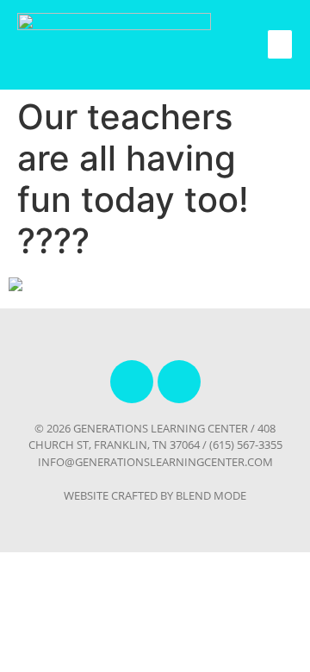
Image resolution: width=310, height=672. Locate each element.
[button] (280, 44)
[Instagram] (179, 381)
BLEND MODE (211, 495)
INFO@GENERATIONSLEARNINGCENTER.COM (155, 462)
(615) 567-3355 (245, 444)
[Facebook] (131, 381)
